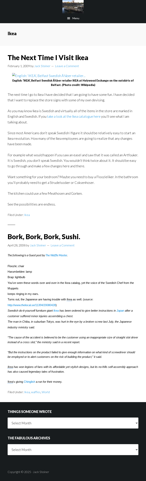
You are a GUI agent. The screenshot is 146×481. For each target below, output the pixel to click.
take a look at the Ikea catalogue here (74, 116)
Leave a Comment (67, 66)
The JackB (73, 6)
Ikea (27, 215)
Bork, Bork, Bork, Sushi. (44, 236)
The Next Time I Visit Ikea (48, 57)
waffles (35, 392)
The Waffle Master (56, 255)
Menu (75, 18)
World (46, 392)
